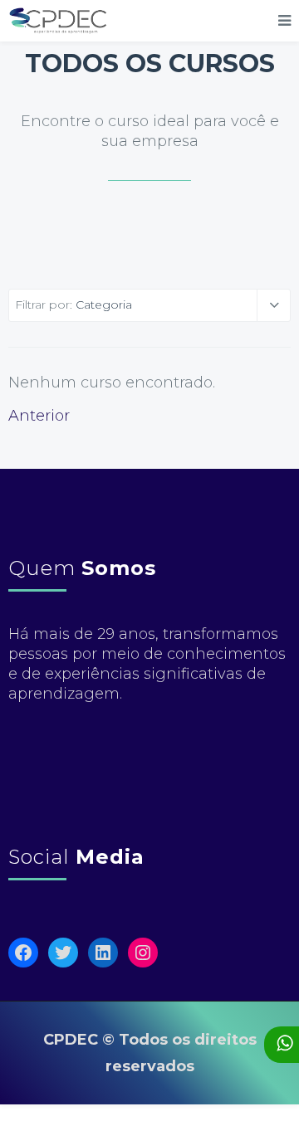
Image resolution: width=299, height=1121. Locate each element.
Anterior (39, 416)
